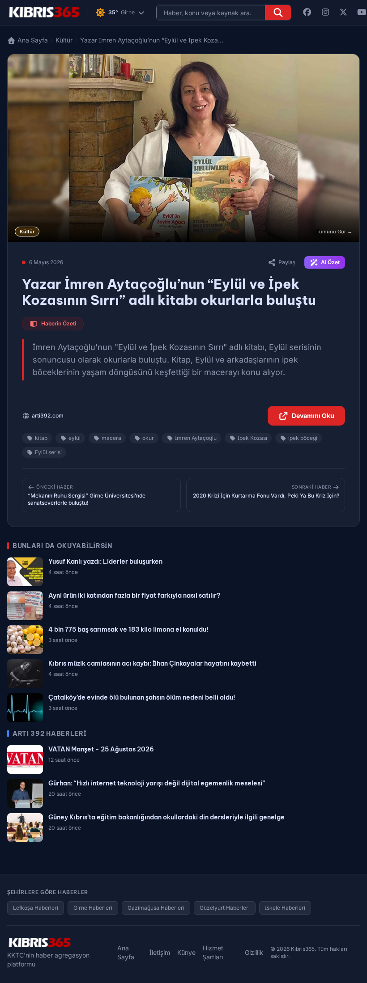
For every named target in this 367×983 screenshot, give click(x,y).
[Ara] (278, 12)
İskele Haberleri (285, 907)
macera (111, 438)
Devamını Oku (313, 415)
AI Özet (330, 262)
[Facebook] (307, 12)
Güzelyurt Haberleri (225, 907)
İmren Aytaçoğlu (196, 438)
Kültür (64, 40)
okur (148, 438)
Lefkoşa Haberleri (35, 907)
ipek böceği (302, 438)
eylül (74, 438)
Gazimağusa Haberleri (156, 907)
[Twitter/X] (343, 12)
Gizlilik (254, 952)
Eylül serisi (48, 452)
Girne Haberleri (92, 907)
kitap (41, 438)
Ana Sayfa (125, 952)
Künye (186, 952)
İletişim (159, 952)
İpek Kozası (252, 438)
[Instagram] (325, 12)
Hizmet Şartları (213, 952)
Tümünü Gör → (334, 231)
